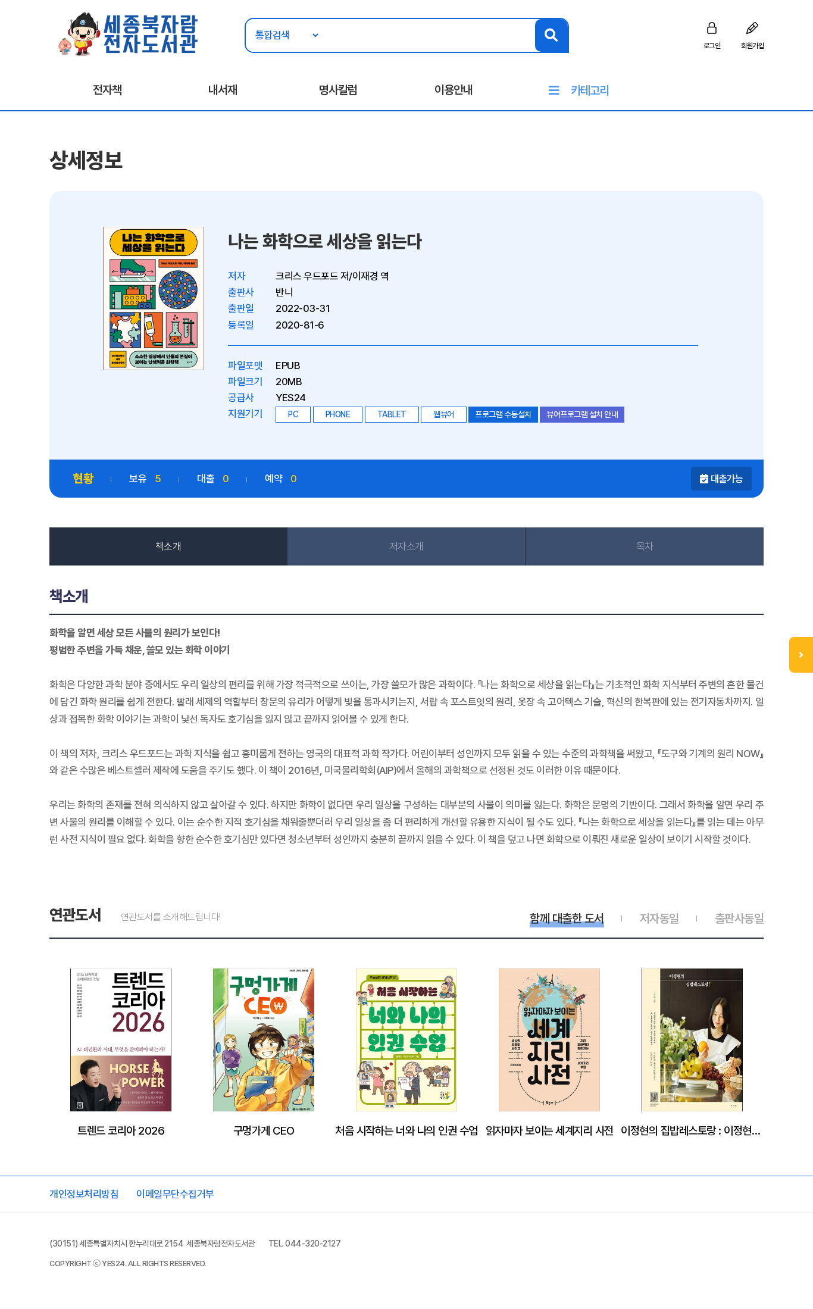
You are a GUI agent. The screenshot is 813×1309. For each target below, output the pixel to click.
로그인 (712, 46)
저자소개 (406, 546)
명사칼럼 (338, 90)
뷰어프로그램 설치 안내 (582, 414)
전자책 (107, 90)
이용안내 (453, 90)
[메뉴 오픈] (801, 655)
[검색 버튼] (551, 35)
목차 (644, 546)
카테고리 (590, 90)
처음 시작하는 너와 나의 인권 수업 (406, 1130)
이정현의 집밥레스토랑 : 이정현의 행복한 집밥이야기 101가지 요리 (692, 1130)
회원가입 (752, 46)
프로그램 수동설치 (503, 414)
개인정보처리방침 (83, 1194)
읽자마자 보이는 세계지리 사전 (550, 1130)
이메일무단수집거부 (175, 1194)
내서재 (222, 90)
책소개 (168, 546)
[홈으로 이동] (128, 33)
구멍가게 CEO (264, 1130)
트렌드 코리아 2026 (120, 1130)
